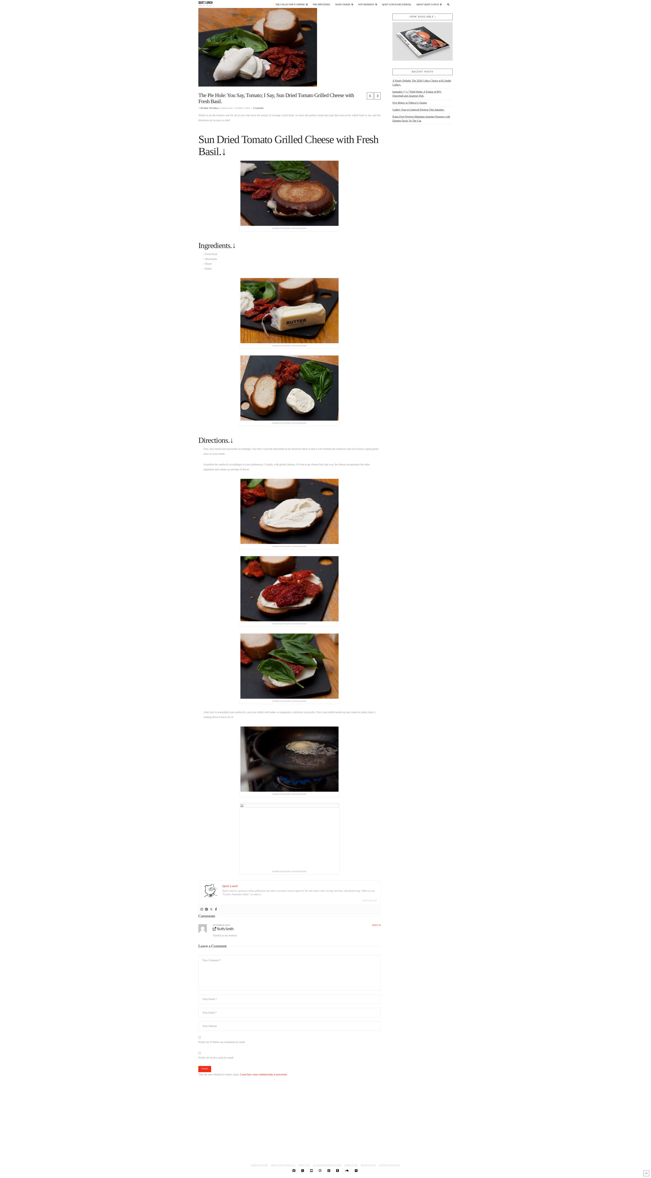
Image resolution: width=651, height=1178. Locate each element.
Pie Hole (204, 108)
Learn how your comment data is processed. (263, 1074)
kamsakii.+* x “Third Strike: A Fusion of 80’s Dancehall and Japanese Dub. (416, 93)
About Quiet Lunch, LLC (283, 1165)
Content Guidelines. (389, 1165)
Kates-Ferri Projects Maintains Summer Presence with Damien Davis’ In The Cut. (421, 118)
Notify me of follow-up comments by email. (221, 1042)
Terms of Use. (351, 1165)
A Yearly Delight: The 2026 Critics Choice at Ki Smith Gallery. (421, 82)
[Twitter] (211, 909)
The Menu (213, 108)
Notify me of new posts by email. (216, 1057)
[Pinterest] (206, 909)
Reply (375, 925)
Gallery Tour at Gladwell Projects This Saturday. (418, 109)
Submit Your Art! (259, 1165)
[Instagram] (201, 909)
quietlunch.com (369, 900)
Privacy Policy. (368, 1165)
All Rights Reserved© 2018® (327, 1165)
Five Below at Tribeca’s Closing (409, 102)
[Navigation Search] (448, 4)
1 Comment (258, 108)
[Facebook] (216, 909)
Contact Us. (304, 1165)
